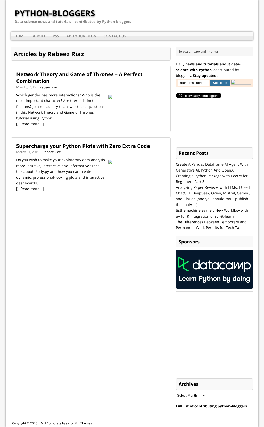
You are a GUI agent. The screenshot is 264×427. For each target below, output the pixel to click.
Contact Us (114, 35)
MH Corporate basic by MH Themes (66, 423)
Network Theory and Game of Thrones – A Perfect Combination (79, 77)
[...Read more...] (30, 123)
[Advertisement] (214, 335)
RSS (56, 35)
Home (20, 35)
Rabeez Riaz (48, 87)
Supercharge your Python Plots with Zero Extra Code (83, 145)
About (39, 35)
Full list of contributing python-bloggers (211, 406)
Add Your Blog (81, 35)
